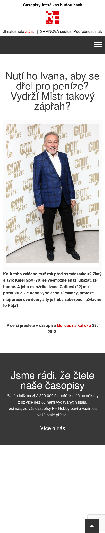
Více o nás (52, 427)
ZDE (25, 31)
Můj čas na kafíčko (74, 325)
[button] (92, 526)
